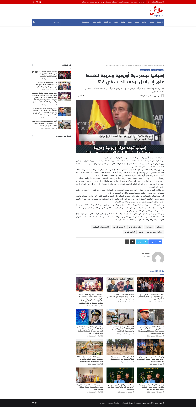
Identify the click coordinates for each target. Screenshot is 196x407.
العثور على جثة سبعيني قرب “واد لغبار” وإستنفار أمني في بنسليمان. (122, 358)
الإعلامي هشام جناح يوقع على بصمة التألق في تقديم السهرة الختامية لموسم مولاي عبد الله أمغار (151, 387)
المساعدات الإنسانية (100, 227)
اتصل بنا (102, 403)
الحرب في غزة (134, 227)
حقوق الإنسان (155, 70)
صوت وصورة (85, 22)
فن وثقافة (107, 22)
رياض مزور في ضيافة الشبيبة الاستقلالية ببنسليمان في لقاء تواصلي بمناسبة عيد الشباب (109, 2)
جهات (130, 22)
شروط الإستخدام (127, 403)
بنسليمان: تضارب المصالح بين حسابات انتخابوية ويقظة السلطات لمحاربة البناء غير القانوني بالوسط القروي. (90, 359)
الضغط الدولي (118, 227)
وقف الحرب (129, 232)
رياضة (123, 22)
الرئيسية (160, 22)
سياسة (151, 22)
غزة (140, 232)
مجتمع (137, 22)
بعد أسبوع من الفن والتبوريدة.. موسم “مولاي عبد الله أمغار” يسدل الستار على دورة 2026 (120, 387)
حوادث (144, 22)
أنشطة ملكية (96, 22)
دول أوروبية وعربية (154, 232)
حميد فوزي (157, 96)
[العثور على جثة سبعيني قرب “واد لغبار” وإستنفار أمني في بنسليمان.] (120, 347)
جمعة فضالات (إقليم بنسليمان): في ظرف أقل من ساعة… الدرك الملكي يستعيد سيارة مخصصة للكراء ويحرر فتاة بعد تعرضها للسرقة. (151, 330)
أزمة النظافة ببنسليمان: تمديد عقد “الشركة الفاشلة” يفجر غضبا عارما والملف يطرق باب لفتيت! (121, 329)
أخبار (154, 65)
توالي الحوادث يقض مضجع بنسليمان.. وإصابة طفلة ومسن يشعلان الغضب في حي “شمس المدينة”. (150, 359)
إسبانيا (159, 227)
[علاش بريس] (157, 11)
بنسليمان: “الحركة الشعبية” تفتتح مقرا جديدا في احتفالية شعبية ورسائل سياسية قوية (89, 387)
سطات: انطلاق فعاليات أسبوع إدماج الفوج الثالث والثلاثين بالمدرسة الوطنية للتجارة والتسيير (150, 296)
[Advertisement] (98, 45)
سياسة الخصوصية (113, 403)
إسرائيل (148, 227)
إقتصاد (116, 22)
